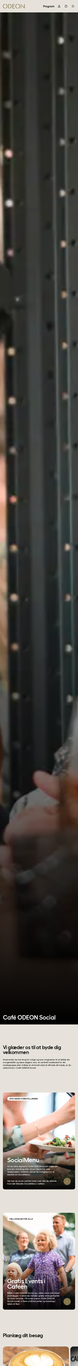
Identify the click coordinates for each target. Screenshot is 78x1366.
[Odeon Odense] (14, 6)
